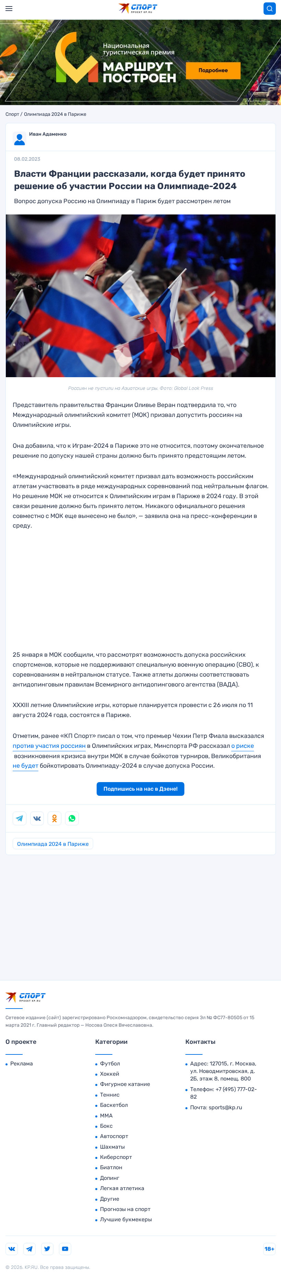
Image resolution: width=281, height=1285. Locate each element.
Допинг (109, 1178)
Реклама (21, 1063)
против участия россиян (49, 746)
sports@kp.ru (225, 1107)
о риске (242, 746)
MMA (106, 1115)
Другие (109, 1199)
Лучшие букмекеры (126, 1219)
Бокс (106, 1126)
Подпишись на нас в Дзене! (140, 789)
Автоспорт (114, 1136)
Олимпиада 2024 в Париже (55, 114)
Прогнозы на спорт (125, 1209)
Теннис (110, 1094)
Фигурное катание (125, 1084)
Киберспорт (116, 1157)
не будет (25, 765)
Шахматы (112, 1147)
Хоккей (109, 1074)
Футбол (110, 1063)
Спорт (12, 114)
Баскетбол (114, 1105)
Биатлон (111, 1167)
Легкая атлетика (122, 1188)
